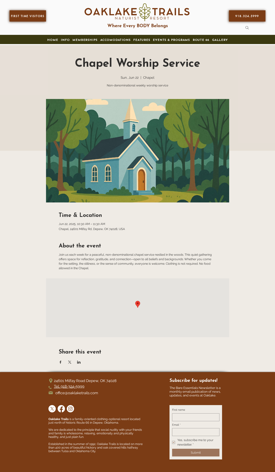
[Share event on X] (69, 362)
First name (178, 409)
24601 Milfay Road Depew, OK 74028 (85, 380)
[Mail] (50, 392)
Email (176, 424)
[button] (65, 40)
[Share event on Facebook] (60, 362)
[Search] (247, 28)
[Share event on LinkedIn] (79, 362)
